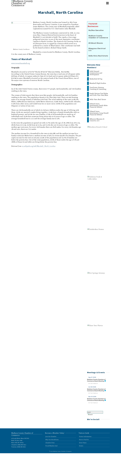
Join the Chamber (50, 436)
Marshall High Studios (98, 83)
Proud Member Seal (51, 446)
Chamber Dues (50, 442)
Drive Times (83, 442)
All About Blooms (95, 43)
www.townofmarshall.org (20, 63)
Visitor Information (85, 436)
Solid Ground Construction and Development (96, 72)
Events (81, 446)
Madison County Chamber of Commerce (98, 37)
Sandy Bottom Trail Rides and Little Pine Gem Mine (99, 94)
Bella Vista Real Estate (98, 56)
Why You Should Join (52, 439)
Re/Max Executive (96, 30)
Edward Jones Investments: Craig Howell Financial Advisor (99, 113)
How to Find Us (84, 439)
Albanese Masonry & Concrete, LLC (97, 119)
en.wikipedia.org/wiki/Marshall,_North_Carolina (38, 146)
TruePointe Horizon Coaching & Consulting (98, 88)
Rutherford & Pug (96, 79)
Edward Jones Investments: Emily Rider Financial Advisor (99, 105)
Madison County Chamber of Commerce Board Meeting (96, 380)
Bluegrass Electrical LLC (97, 49)
